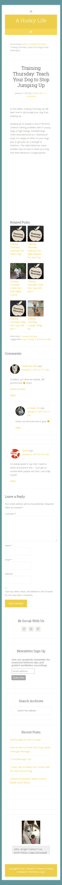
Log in (42, 872)
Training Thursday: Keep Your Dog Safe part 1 (18, 323)
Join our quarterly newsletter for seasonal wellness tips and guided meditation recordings (30, 662)
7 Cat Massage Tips (20, 759)
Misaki (25, 450)
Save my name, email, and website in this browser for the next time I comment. (29, 593)
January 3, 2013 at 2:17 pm (35, 369)
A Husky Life (31, 20)
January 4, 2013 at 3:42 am (35, 454)
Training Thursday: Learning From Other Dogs (17, 249)
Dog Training (28, 339)
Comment (10, 514)
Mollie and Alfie (29, 366)
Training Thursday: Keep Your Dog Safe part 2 (35, 286)
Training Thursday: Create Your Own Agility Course (15, 288)
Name (8, 545)
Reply (13, 395)
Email (8, 559)
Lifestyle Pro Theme (34, 869)
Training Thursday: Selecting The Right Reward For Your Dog (34, 251)
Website (9, 574)
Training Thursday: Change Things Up (35, 323)
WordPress (33, 872)
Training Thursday (29, 336)
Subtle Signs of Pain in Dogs (25, 739)
